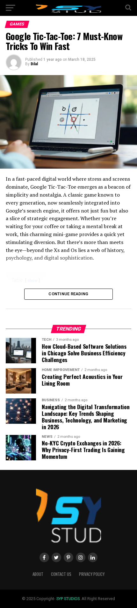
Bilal (34, 64)
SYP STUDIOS (68, 598)
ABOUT (37, 574)
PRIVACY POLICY (92, 574)
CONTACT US (61, 574)
